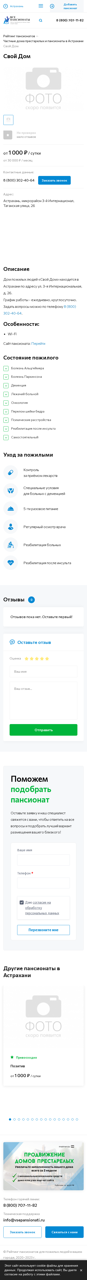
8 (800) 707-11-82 (70, 20)
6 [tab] (32, 1119)
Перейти (38, 343)
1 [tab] (10, 1119)
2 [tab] (14, 1119)
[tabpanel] (43, 1036)
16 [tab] (77, 1119)
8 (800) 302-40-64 (19, 180)
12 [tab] (59, 1119)
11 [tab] (55, 1119)
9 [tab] (46, 1119)
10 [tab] (50, 1119)
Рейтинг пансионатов (19, 36)
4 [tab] (23, 1119)
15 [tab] (72, 1119)
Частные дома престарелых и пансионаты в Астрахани (43, 41)
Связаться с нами (65, 1232)
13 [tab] (63, 1119)
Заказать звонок (54, 180)
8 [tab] (41, 1119)
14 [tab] (68, 1119)
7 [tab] (37, 1119)
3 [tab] (19, 1119)
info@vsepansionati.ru (24, 1219)
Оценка (15, 658)
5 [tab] (28, 1119)
